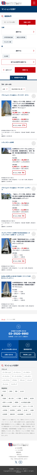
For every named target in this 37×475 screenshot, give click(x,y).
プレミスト (5, 384)
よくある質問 (19, 450)
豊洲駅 (25, 398)
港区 (16, 391)
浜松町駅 (12, 410)
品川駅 (25, 410)
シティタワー (27, 376)
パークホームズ (6, 372)
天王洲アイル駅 (16, 406)
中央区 (4, 391)
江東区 (10, 391)
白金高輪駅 (20, 414)
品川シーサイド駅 (28, 406)
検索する (25, 70)
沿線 (2, 27)
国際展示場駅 (6, 406)
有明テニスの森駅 (7, 402)
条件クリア (9, 70)
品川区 (22, 391)
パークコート (17, 372)
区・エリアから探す (9, 22)
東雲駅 (16, 402)
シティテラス (5, 380)
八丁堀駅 (18, 398)
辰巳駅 (32, 398)
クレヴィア (14, 384)
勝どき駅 (11, 398)
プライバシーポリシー (22, 469)
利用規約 (11, 469)
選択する (18, 32)
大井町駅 (4, 410)
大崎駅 (32, 410)
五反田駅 (4, 414)
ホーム (3, 319)
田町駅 (19, 410)
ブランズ (22, 380)
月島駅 (4, 398)
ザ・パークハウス (17, 376)
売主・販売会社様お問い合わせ (19, 459)
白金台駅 (28, 414)
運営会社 (19, 454)
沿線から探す (27, 22)
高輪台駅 (12, 414)
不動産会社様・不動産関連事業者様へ (19, 456)
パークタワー (26, 372)
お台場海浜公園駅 (25, 402)
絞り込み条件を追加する (18, 62)
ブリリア (29, 380)
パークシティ (5, 376)
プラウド (14, 380)
